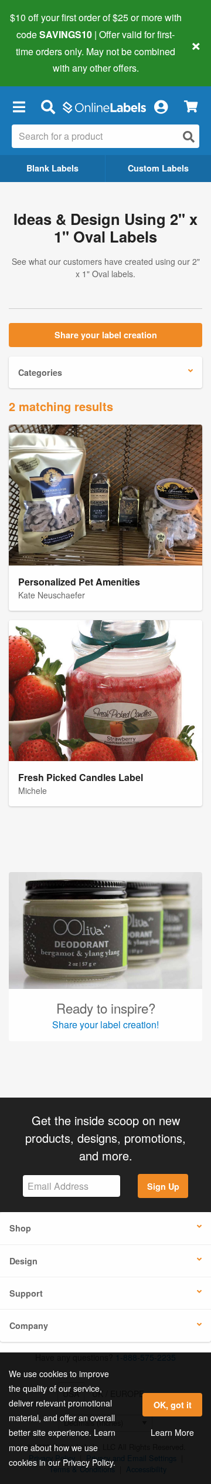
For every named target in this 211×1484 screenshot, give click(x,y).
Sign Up (163, 1186)
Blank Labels (52, 168)
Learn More (172, 1432)
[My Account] (160, 106)
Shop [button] (20, 1228)
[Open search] (188, 136)
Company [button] (28, 1325)
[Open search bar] (48, 106)
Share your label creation (106, 335)
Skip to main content (42, 59)
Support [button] (26, 1293)
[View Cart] (190, 106)
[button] (19, 106)
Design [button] (23, 1261)
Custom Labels (158, 168)
